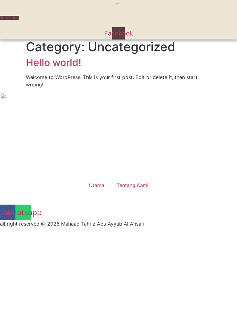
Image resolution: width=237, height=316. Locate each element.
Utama (96, 185)
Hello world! (53, 62)
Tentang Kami (132, 185)
